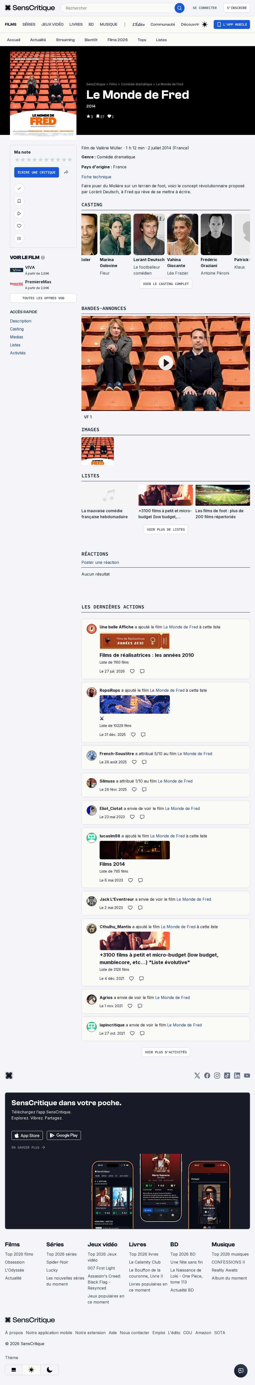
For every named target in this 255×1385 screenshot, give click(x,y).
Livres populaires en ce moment (148, 1287)
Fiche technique (96, 176)
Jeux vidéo (103, 1244)
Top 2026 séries (61, 1254)
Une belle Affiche (116, 626)
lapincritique (112, 1024)
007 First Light (101, 1268)
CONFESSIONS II (228, 1262)
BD (174, 1244)
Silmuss (107, 781)
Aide (113, 1332)
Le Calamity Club (145, 1262)
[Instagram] (217, 1077)
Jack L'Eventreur (117, 899)
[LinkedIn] (237, 1077)
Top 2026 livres (143, 1254)
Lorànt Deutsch (149, 259)
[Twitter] (197, 1077)
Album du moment (229, 1278)
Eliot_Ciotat (111, 808)
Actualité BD (182, 1289)
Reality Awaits (225, 1270)
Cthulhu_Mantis (115, 926)
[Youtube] (247, 1077)
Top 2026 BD (182, 1254)
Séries (55, 1244)
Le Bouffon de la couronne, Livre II (146, 1273)
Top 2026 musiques (230, 1254)
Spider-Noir (57, 1262)
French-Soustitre (117, 753)
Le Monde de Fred (169, 84)
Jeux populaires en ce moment (106, 1298)
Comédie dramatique (136, 84)
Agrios (106, 997)
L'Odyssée (14, 1270)
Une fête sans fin (186, 1262)
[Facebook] (207, 1077)
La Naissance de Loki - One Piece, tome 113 (186, 1276)
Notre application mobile (49, 1332)
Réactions (94, 554)
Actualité (13, 1278)
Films (113, 84)
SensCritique (95, 84)
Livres (137, 1244)
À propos (14, 1332)
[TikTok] (227, 1077)
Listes (90, 475)
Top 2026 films (19, 1254)
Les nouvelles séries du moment (65, 1281)
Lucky (52, 1270)
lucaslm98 (110, 835)
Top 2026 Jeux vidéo (102, 1257)
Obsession (14, 1262)
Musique (223, 1244)
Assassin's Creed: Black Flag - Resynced (104, 1282)
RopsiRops (110, 690)
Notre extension (90, 1332)
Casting (91, 204)
